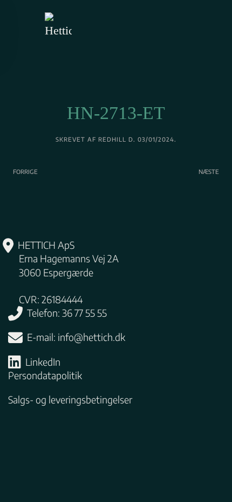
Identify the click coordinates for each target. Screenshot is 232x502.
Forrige (25, 171)
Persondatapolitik (45, 375)
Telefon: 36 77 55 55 (67, 312)
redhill (112, 139)
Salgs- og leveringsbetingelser (70, 399)
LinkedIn (42, 361)
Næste (209, 171)
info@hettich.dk (91, 337)
